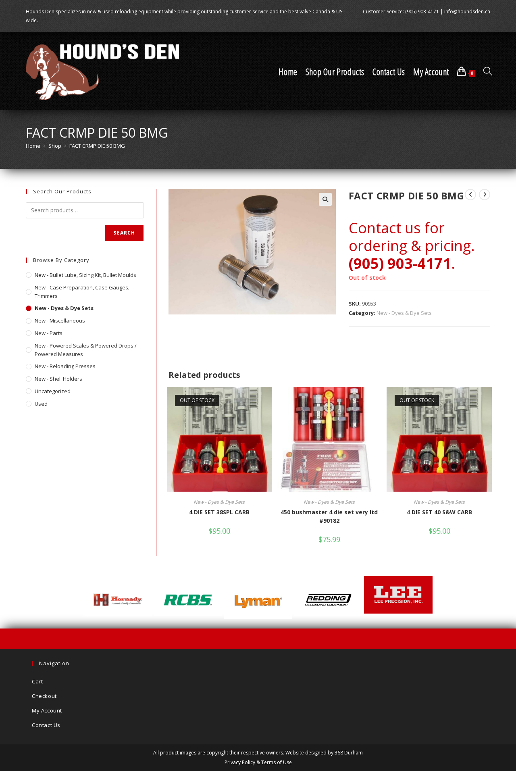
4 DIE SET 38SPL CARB (219, 512)
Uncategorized (53, 391)
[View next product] (484, 194)
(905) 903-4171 (422, 11)
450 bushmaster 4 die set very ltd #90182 (329, 516)
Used (41, 403)
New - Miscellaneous (60, 320)
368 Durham (349, 752)
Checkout (44, 696)
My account (47, 710)
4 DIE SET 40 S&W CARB (439, 512)
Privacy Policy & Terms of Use (258, 762)
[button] (325, 199)
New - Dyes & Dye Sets (404, 312)
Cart (37, 681)
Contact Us (46, 725)
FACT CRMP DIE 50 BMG (97, 145)
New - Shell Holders (58, 378)
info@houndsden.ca (467, 11)
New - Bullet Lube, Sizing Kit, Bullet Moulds (85, 275)
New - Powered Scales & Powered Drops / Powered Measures (86, 350)
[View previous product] (470, 194)
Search (124, 232)
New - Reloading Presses (65, 366)
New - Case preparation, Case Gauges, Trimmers (82, 292)
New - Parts (48, 333)
